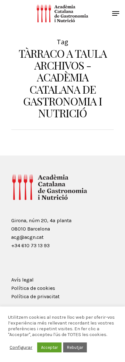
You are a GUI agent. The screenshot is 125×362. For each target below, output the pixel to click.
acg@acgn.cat (27, 237)
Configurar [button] (21, 347)
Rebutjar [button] (75, 347)
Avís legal (22, 280)
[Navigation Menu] (115, 13)
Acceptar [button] (49, 347)
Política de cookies (33, 288)
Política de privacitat (35, 296)
